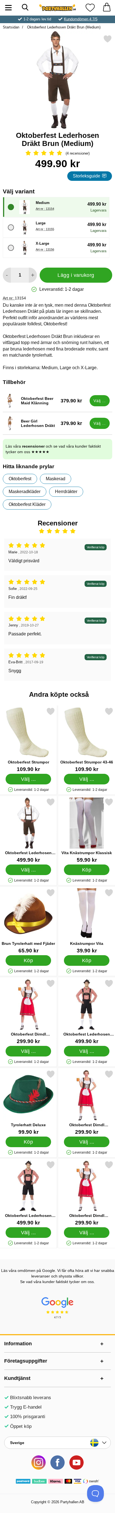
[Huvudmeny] (8, 7)
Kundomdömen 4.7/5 (80, 19)
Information (18, 1343)
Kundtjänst (17, 1378)
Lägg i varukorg (76, 275)
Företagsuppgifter (25, 1361)
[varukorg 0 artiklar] (106, 7)
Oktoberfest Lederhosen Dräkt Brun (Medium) (63, 27)
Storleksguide (86, 176)
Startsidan (11, 27)
